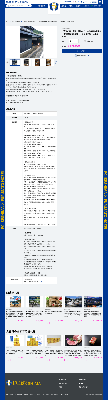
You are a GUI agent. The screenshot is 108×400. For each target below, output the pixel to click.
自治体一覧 (82, 380)
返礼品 (63, 6)
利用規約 (26, 394)
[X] (76, 2)
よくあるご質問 (18, 394)
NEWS (86, 6)
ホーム (8, 21)
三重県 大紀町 (66, 28)
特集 (71, 6)
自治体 (78, 6)
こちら (40, 281)
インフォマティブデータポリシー (51, 394)
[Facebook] (78, 2)
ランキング (41, 6)
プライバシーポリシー (35, 394)
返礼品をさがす (16, 21)
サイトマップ (64, 394)
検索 (29, 6)
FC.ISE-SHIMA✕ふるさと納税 (17, 2)
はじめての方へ (83, 387)
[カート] (100, 2)
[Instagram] (73, 2)
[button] (56, 62)
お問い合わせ (9, 394)
